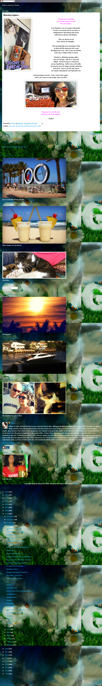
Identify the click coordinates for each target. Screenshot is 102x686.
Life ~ (8, 581)
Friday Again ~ (11, 538)
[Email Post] (42, 123)
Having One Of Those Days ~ (16, 541)
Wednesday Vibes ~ (13, 544)
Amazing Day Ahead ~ (14, 528)
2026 (7, 492)
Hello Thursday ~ (12, 588)
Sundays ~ (9, 600)
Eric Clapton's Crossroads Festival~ (18, 560)
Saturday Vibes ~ (12, 535)
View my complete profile (11, 443)
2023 (7, 501)
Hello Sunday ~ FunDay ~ (15, 578)
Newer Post (8, 134)
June (9, 629)
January (10, 645)
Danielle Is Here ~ (12, 569)
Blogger (75, 483)
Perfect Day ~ (11, 550)
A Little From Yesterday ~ (15, 566)
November (10, 519)
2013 (7, 664)
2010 (7, 674)
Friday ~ (9, 585)
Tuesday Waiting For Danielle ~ (17, 572)
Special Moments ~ (12, 613)
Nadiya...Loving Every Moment (10, 5)
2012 (7, 667)
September (11, 526)
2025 (7, 495)
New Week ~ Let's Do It (14, 575)
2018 (7, 649)
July (8, 626)
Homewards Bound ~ (13, 553)
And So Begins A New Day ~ (15, 610)
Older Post (94, 134)
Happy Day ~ (10, 603)
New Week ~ (10, 616)
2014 (7, 661)
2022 (7, 504)
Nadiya (12, 423)
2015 (7, 658)
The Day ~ (9, 619)
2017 (7, 652)
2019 (7, 514)
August (9, 623)
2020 (7, 510)
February (10, 642)
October (10, 523)
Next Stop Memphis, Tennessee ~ (17, 563)
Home (51, 134)
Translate (17, 290)
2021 (7, 507)
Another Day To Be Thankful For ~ (18, 547)
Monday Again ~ (12, 597)
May (8, 632)
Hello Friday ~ (11, 606)
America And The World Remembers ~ (19, 591)
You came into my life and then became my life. (25, 126)
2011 (6, 671)
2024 (7, 498)
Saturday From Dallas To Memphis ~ (19, 556)
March (9, 638)
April (9, 635)
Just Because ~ (11, 594)
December (10, 516)
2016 (7, 655)
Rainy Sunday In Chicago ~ (15, 531)
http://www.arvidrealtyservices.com (14, 147)
